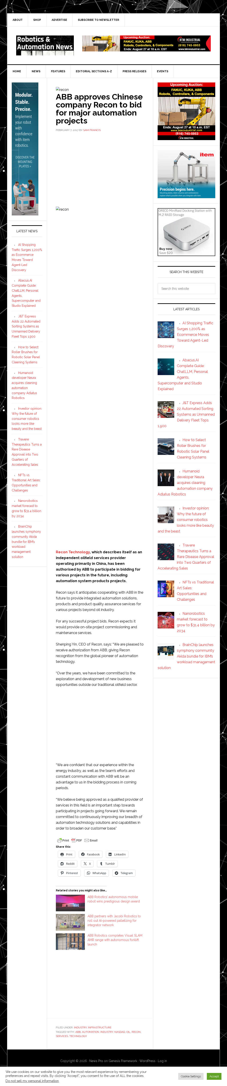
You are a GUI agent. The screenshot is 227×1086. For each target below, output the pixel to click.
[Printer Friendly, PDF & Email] (77, 840)
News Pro (96, 1061)
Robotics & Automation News (45, 45)
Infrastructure (99, 1027)
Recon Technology (73, 552)
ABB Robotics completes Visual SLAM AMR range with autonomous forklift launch (115, 940)
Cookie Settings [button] (191, 1076)
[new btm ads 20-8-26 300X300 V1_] (186, 138)
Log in (162, 1061)
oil (128, 1031)
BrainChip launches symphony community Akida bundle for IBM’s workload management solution (26, 542)
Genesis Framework (123, 1061)
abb (78, 1031)
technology (78, 1036)
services (62, 1036)
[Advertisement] (100, 169)
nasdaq (119, 1031)
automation (90, 1031)
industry (106, 1031)
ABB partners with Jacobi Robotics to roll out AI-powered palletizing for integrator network (114, 920)
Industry (80, 1027)
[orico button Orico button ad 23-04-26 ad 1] (186, 254)
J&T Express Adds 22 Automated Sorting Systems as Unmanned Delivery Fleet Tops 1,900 (26, 326)
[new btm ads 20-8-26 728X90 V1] (146, 49)
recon (136, 1031)
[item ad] (186, 196)
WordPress (147, 1061)
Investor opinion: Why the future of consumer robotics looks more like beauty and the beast (27, 418)
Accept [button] (214, 1076)
